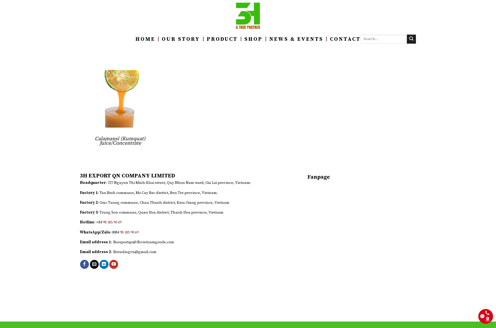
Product (222, 39)
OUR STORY (181, 39)
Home (145, 39)
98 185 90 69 (112, 222)
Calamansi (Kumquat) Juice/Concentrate (120, 141)
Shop (253, 39)
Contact (345, 39)
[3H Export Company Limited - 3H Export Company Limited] (248, 16)
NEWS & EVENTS (296, 39)
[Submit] (411, 39)
